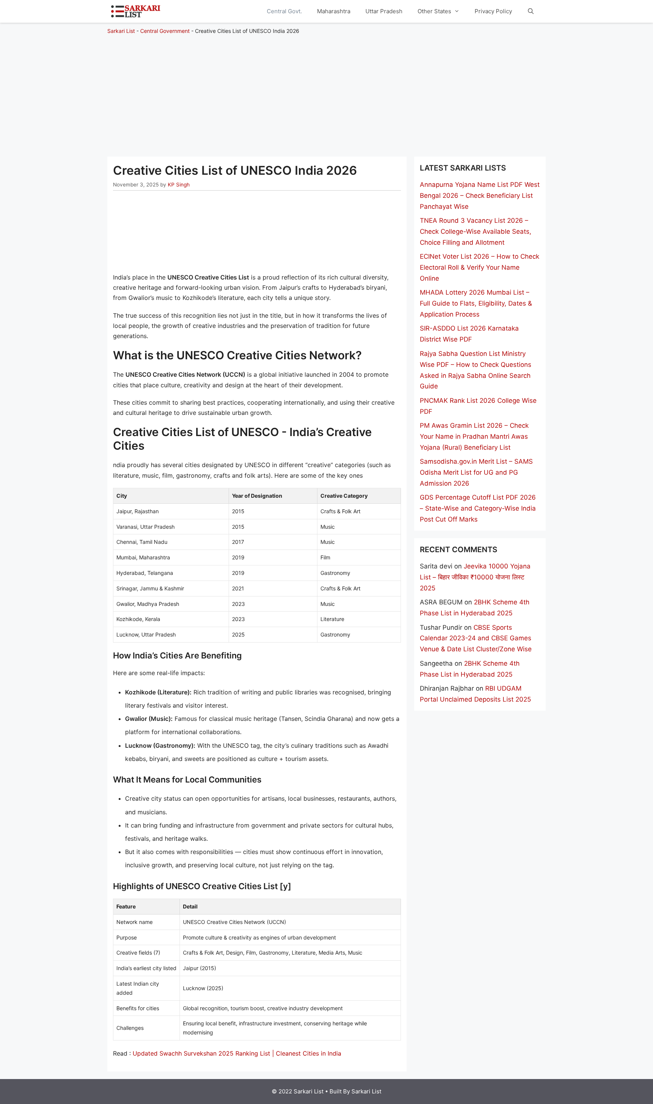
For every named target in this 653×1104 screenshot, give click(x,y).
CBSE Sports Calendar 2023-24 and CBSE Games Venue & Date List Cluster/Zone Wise (476, 638)
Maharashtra (333, 11)
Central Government (165, 31)
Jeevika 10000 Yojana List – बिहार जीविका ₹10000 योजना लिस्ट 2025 (475, 577)
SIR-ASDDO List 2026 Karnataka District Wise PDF (469, 334)
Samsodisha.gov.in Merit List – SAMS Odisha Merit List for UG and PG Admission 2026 (476, 472)
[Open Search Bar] (531, 11)
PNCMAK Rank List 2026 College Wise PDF (478, 406)
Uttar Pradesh (383, 11)
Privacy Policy (493, 11)
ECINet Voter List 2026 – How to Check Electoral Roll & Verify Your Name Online (479, 267)
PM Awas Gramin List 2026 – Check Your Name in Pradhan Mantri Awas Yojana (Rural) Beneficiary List (474, 436)
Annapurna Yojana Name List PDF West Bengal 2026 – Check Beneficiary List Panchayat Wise (480, 195)
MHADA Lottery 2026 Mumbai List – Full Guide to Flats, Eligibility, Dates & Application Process (476, 303)
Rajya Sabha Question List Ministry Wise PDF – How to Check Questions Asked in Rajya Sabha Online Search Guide (475, 370)
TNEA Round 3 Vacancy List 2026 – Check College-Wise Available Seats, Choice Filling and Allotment (475, 231)
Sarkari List (121, 31)
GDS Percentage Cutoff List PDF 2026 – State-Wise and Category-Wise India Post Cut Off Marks (478, 508)
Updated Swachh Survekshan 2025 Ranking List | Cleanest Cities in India (237, 1053)
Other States (434, 11)
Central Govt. (284, 11)
